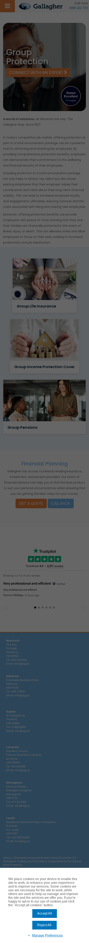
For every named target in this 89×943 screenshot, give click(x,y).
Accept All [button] (44, 913)
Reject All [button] (44, 925)
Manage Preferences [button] (47, 935)
